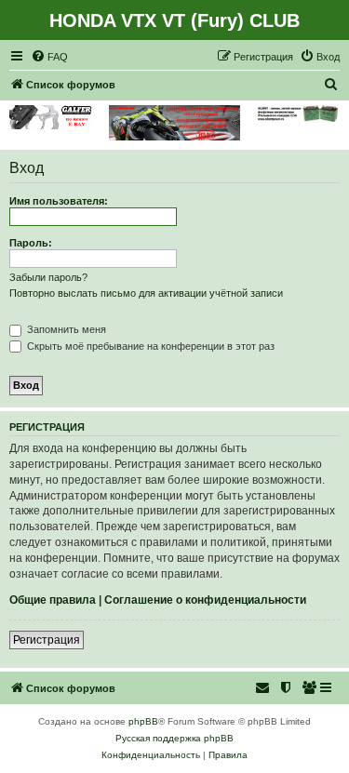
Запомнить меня (65, 329)
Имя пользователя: (58, 201)
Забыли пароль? (48, 277)
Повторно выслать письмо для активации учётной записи (146, 293)
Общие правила (52, 599)
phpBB (143, 721)
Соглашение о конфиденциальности (205, 599)
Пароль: (30, 242)
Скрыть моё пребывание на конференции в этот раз (149, 346)
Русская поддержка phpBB (174, 738)
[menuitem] (49, 57)
